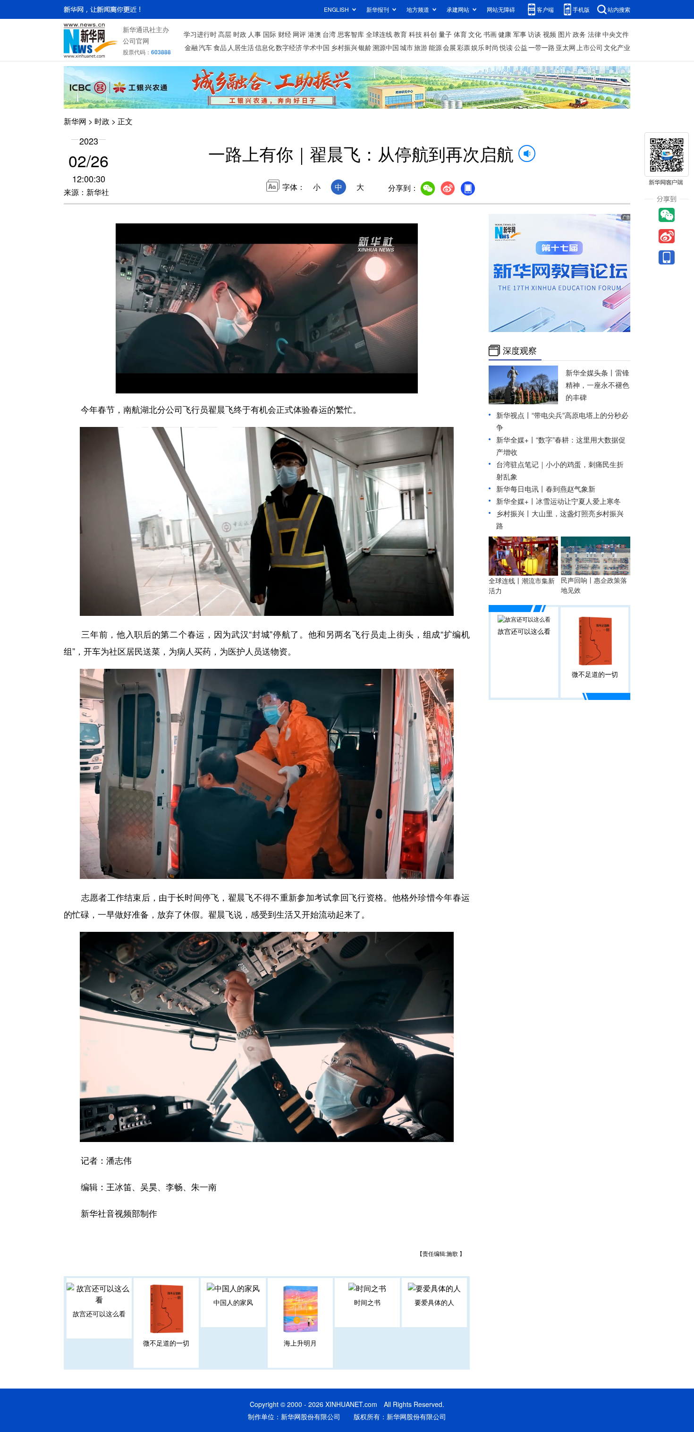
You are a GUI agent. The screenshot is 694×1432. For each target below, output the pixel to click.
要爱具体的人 (434, 1302)
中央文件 (615, 34)
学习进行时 (200, 34)
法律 (594, 34)
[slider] (383, 383)
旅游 (420, 47)
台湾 (329, 34)
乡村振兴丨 (514, 513)
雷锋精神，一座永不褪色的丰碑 (597, 384)
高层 (224, 34)
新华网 (75, 121)
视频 (549, 34)
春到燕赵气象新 (570, 489)
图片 (564, 34)
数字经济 (289, 47)
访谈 (534, 34)
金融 (191, 47)
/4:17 (156, 384)
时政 (239, 34)
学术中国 (316, 47)
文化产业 (617, 47)
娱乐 (477, 47)
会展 (449, 47)
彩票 (463, 47)
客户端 (545, 9)
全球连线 (379, 34)
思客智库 (351, 34)
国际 (269, 34)
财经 (284, 34)
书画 (490, 34)
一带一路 (541, 47)
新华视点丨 (514, 415)
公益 (520, 47)
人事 (254, 34)
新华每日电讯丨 (521, 489)
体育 (460, 34)
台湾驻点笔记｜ (521, 464)
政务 (579, 34)
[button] (123, 382)
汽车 (205, 47)
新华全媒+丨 (516, 439)
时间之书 (367, 1302)
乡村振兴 (344, 47)
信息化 (265, 47)
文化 (475, 34)
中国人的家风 (233, 1302)
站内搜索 (619, 9)
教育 (400, 34)
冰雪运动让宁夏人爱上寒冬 (578, 501)
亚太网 (566, 47)
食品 (220, 47)
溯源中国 (385, 47)
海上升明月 (300, 1342)
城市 (406, 47)
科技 (415, 34)
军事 (519, 34)
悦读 (506, 47)
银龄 (365, 47)
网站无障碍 (501, 9)
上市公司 (589, 47)
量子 (445, 34)
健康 (504, 34)
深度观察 (520, 350)
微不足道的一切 (166, 1342)
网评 (299, 34)
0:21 (142, 384)
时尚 (492, 47)
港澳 (314, 34)
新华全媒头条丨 (590, 372)
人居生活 (241, 47)
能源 (435, 47)
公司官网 (136, 40)
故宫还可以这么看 (99, 1313)
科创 (430, 34)
